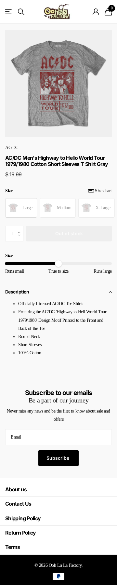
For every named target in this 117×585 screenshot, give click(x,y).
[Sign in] (96, 12)
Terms (12, 547)
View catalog (9, 12)
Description (17, 291)
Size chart (103, 190)
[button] (21, 228)
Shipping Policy (23, 518)
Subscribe (58, 458)
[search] (21, 12)
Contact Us (18, 503)
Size (58, 190)
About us (16, 489)
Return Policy (20, 532)
